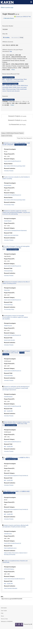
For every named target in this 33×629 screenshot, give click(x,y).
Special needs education (13, 91)
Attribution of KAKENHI (6, 621)
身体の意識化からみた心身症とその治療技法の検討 (17, 491)
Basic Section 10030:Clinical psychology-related (14, 166)
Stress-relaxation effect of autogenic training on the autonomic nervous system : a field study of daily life (16, 423)
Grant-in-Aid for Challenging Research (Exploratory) (15, 230)
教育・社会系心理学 (7, 79)
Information (4, 607)
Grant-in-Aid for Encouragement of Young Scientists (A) (16, 475)
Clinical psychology (18, 79)
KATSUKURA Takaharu (9, 569)
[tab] (17, 116)
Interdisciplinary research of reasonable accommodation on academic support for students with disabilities (15, 317)
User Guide (4, 610)
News (2, 616)
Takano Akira (7, 290)
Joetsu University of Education (10, 588)
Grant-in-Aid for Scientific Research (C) (12, 161)
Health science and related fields (11, 235)
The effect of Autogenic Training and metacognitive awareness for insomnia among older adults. (16, 248)
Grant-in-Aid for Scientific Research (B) (12, 406)
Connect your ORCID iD (22, 16)
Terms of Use (4, 618)
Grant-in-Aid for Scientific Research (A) (12, 335)
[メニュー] (31, 2)
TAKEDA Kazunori (8, 325)
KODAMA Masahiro (8, 396)
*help (29, 16)
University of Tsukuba (8, 170)
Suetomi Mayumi (7, 221)
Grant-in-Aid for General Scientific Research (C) (14, 578)
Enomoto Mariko (7, 185)
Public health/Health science (10, 548)
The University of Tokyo (9, 204)
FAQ (2, 613)
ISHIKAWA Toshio (8, 533)
